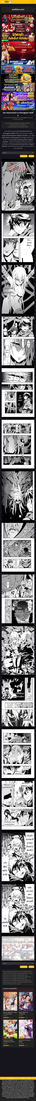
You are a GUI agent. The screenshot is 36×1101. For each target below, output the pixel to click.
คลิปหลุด (23, 1078)
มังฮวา (3, 1078)
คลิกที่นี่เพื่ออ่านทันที (18, 9)
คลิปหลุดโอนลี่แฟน (11, 1078)
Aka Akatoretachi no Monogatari (19, 117)
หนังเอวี (28, 1078)
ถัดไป (31, 156)
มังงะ (18, 1078)
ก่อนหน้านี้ (24, 156)
